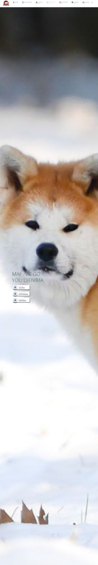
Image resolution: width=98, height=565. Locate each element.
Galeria (86, 2)
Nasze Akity (51, 2)
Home (15, 2)
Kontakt (75, 2)
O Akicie (39, 2)
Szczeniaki (63, 2)
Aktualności (27, 2)
